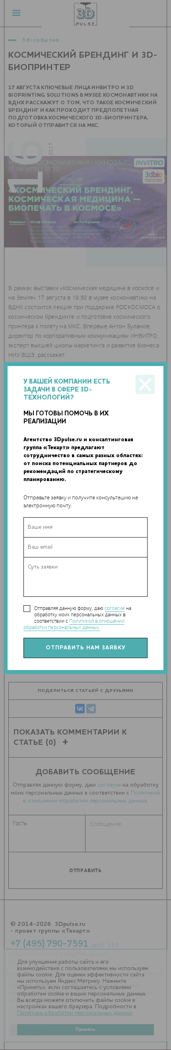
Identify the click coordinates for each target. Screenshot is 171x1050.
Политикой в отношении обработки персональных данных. (73, 624)
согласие (115, 608)
